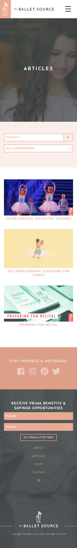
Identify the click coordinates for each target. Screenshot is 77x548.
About (38, 448)
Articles (38, 456)
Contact (39, 472)
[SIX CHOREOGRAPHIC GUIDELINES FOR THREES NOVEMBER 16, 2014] (38, 248)
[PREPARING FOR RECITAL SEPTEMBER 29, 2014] (38, 303)
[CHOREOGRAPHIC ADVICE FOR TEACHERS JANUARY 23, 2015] (38, 197)
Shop (38, 464)
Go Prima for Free (38, 437)
